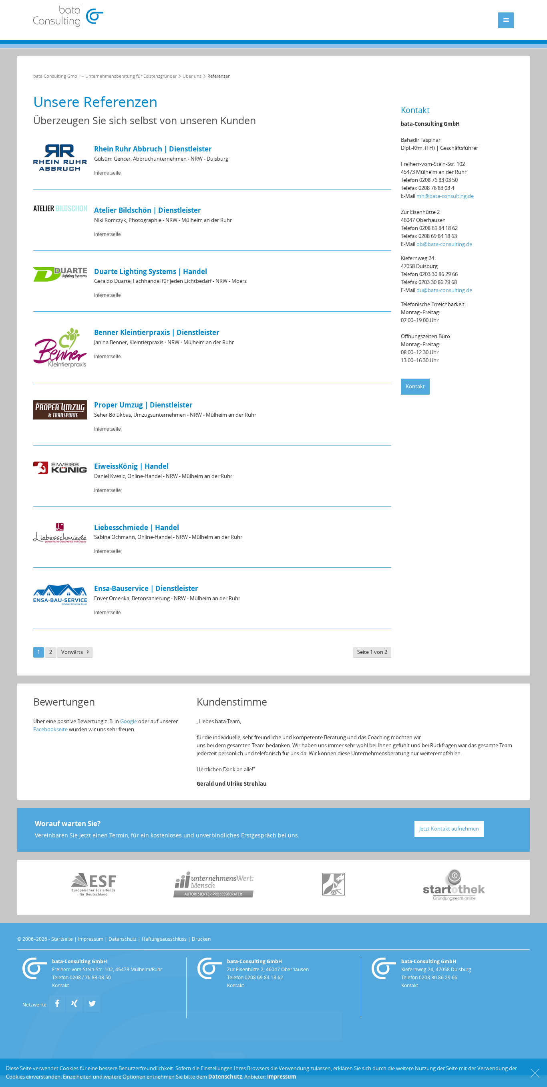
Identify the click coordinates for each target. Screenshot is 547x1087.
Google (128, 721)
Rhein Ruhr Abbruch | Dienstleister (153, 148)
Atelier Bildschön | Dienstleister (147, 210)
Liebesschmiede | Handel (136, 527)
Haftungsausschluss (164, 939)
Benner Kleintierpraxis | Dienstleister (156, 332)
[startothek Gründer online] (454, 899)
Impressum (90, 939)
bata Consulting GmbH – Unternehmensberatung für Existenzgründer (105, 76)
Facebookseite (50, 729)
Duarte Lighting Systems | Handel (150, 271)
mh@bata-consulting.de (445, 196)
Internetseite (107, 173)
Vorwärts (72, 652)
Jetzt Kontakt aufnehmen (449, 829)
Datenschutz (123, 939)
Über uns (192, 76)
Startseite (62, 939)
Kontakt (415, 386)
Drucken (201, 939)
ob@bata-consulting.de (444, 244)
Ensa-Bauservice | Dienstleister (146, 588)
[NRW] (333, 894)
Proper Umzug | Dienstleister (143, 404)
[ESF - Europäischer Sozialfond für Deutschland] (93, 894)
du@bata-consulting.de (444, 290)
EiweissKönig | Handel (131, 466)
